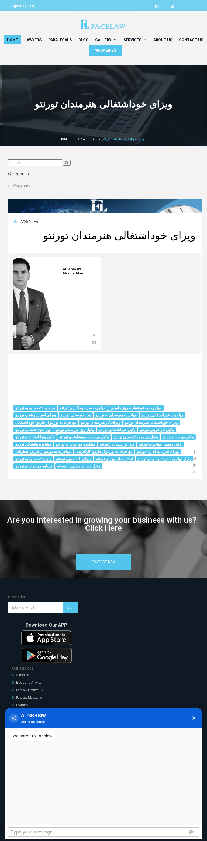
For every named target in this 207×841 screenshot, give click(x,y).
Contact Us (191, 40)
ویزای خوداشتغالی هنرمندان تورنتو (151, 422)
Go (70, 607)
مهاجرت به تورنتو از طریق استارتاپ (43, 451)
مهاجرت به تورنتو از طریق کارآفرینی (103, 451)
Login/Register (22, 6)
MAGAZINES (105, 50)
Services (132, 40)
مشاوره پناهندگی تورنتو (33, 444)
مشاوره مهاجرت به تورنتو (75, 444)
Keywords (85, 139)
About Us (162, 40)
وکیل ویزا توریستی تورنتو (74, 430)
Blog (83, 40)
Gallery (103, 40)
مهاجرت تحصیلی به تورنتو (35, 408)
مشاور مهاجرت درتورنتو (34, 466)
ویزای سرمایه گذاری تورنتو (158, 451)
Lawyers (33, 40)
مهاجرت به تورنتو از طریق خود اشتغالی (45, 422)
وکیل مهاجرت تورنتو (178, 437)
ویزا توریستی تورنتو (76, 415)
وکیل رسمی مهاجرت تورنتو (160, 444)
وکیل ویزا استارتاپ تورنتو (35, 437)
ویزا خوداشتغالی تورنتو (33, 430)
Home (12, 40)
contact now (103, 562)
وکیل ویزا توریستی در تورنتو (78, 466)
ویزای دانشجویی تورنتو (73, 459)
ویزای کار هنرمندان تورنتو (100, 422)
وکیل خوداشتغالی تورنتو (117, 430)
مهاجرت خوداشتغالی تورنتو (163, 415)
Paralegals (60, 40)
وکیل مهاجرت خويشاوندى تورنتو (84, 437)
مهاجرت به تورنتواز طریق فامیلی (136, 408)
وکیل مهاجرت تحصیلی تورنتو (135, 437)
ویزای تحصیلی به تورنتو (33, 459)
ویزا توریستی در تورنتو (117, 444)
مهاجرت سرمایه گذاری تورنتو (83, 408)
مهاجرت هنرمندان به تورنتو (116, 415)
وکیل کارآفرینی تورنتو (157, 430)
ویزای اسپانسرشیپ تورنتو (35, 415)
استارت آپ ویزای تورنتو (114, 459)
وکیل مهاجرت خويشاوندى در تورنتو (164, 459)
